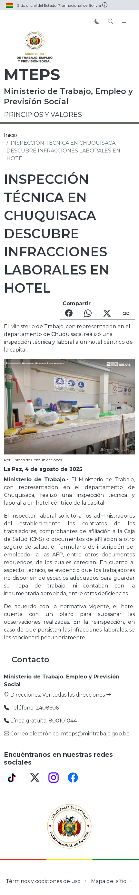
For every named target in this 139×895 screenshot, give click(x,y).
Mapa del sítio (109, 881)
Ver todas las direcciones (74, 695)
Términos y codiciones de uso (44, 881)
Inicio (10, 135)
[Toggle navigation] (124, 22)
